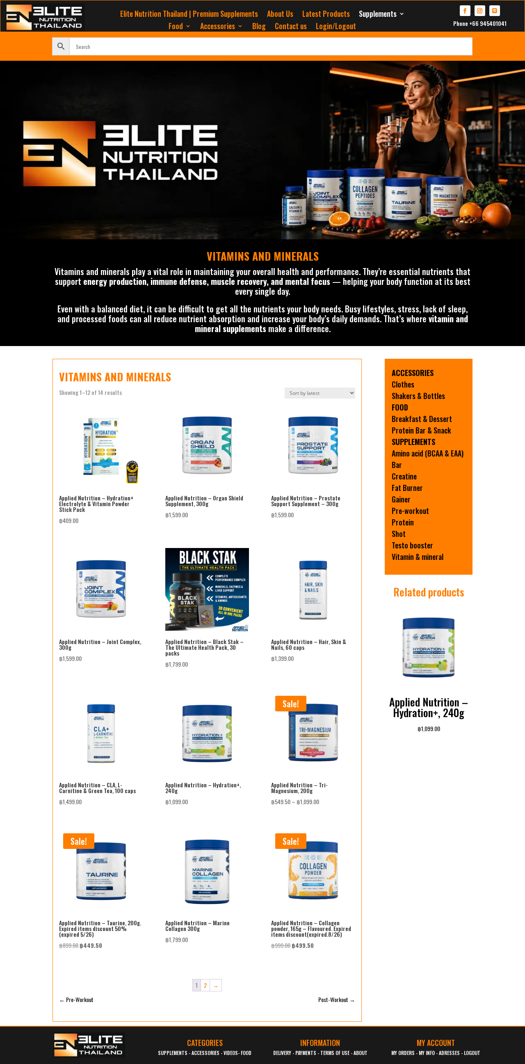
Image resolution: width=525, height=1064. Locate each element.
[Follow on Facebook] (465, 10)
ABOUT (361, 1052)
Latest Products (326, 15)
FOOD (246, 1052)
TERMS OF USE (334, 1052)
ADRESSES (449, 1052)
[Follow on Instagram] (480, 10)
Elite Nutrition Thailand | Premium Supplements (189, 15)
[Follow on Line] (494, 10)
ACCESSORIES (205, 1052)
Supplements (378, 15)
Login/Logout (336, 27)
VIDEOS (231, 1052)
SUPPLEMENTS (172, 1052)
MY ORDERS (403, 1052)
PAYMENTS (305, 1052)
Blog (259, 27)
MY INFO (427, 1052)
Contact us (291, 27)
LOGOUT (472, 1052)
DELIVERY (282, 1052)
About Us (280, 15)
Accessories (217, 27)
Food (176, 27)
